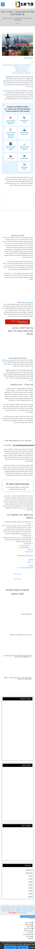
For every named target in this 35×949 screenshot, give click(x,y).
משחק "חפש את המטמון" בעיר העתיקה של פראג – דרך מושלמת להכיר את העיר (18, 656)
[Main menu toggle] (3, 4)
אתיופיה (14, 907)
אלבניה (24, 907)
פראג (3, 909)
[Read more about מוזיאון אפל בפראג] (18, 604)
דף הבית (30, 18)
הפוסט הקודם (17, 574)
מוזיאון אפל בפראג (26, 614)
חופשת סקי (18, 911)
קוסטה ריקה (30, 907)
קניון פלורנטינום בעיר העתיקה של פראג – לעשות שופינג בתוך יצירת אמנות (18, 678)
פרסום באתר (13, 912)
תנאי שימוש (11, 911)
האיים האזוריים (6, 907)
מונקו (18, 907)
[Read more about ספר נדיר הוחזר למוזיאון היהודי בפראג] (18, 625)
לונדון (12, 909)
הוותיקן (31, 911)
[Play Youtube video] (17, 457)
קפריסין (8, 909)
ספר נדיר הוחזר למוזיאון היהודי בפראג (21, 635)
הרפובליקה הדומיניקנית (22, 909)
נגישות (19, 912)
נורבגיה (32, 909)
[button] (7, 4)
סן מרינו (25, 911)
